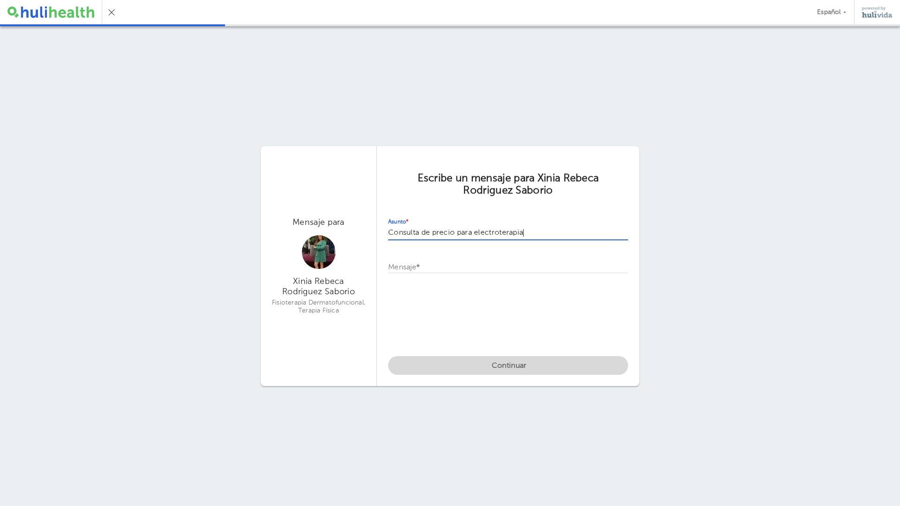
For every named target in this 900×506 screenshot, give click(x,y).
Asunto (398, 222)
